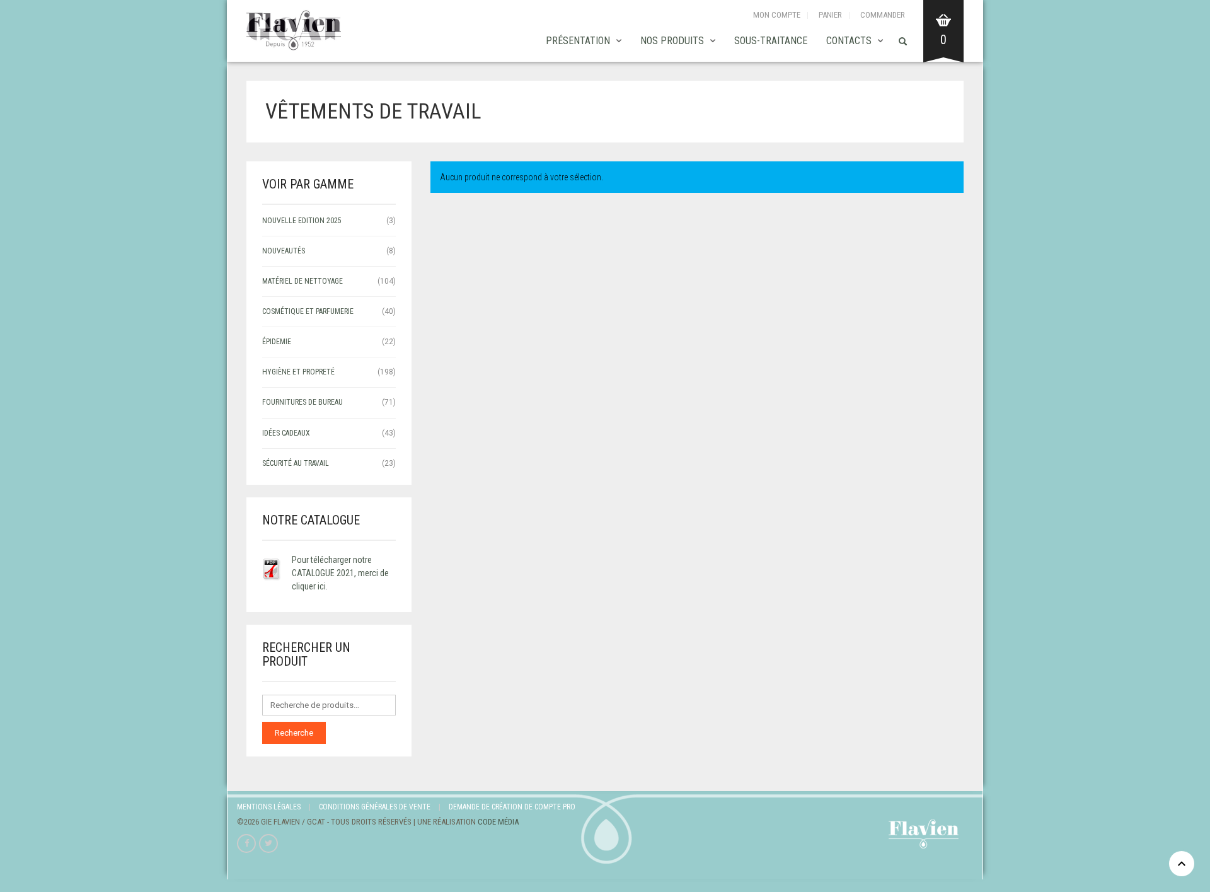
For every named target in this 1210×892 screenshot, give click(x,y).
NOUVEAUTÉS (283, 250)
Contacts (849, 41)
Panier (830, 15)
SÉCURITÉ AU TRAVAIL (295, 463)
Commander (882, 15)
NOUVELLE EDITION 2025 (302, 220)
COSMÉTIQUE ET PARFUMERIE (308, 311)
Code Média (498, 821)
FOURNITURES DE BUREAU (302, 402)
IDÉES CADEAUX (286, 433)
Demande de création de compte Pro (512, 806)
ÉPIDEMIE (276, 341)
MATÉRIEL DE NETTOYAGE (302, 281)
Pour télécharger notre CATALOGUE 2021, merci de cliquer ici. (340, 573)
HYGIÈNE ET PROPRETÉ (298, 372)
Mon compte (776, 15)
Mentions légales (269, 806)
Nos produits (672, 41)
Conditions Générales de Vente (374, 806)
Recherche (294, 733)
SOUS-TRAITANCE (770, 41)
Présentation (578, 41)
